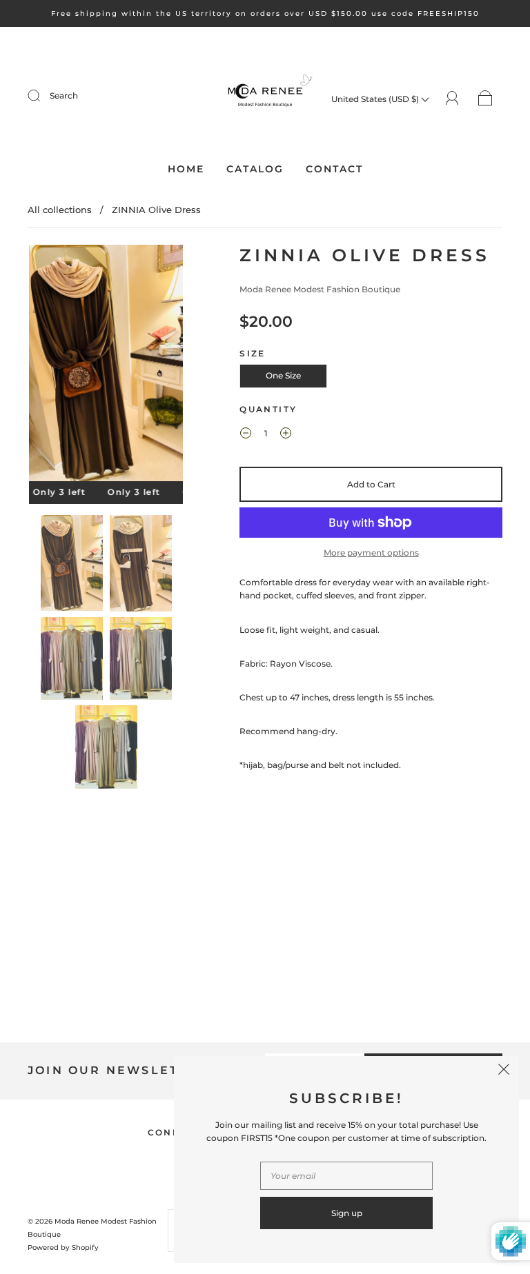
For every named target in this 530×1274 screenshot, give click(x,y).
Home (186, 169)
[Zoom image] (106, 366)
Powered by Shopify (63, 1247)
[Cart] (485, 99)
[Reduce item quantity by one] (245, 435)
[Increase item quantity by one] (286, 435)
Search (64, 95)
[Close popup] (504, 1071)
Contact (334, 169)
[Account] (452, 98)
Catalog (255, 169)
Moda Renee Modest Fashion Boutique (319, 289)
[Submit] (43, 96)
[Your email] (346, 1176)
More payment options (371, 552)
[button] (44, 366)
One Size (283, 375)
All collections (60, 209)
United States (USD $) (376, 99)
